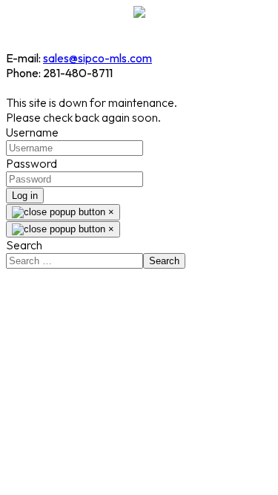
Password (31, 163)
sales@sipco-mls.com (97, 57)
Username (32, 132)
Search (24, 244)
